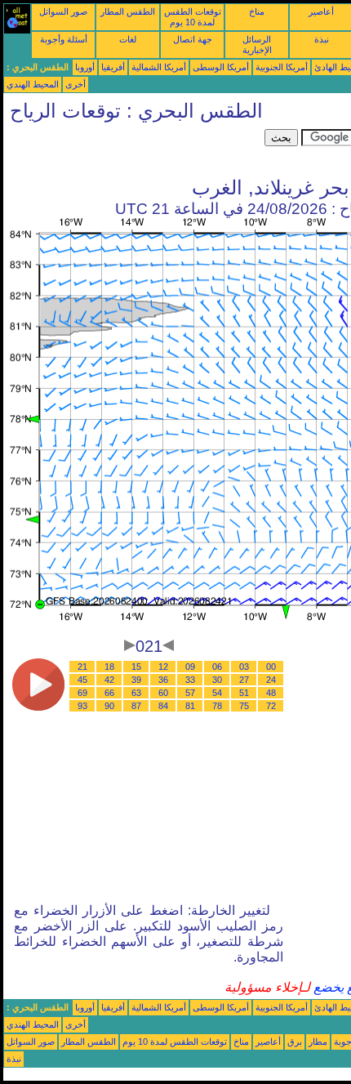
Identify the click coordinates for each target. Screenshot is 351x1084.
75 (244, 706)
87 (136, 706)
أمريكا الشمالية (158, 67)
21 (82, 666)
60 (163, 693)
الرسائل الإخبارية (257, 44)
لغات (127, 39)
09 (190, 666)
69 (82, 693)
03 (244, 666)
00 (271, 666)
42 (109, 680)
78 (217, 706)
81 (190, 706)
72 (271, 706)
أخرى (75, 84)
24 (271, 680)
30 (217, 680)
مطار (318, 1041)
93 (82, 706)
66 (109, 693)
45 (82, 680)
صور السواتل (63, 11)
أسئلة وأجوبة (63, 39)
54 (217, 693)
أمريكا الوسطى (221, 67)
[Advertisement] (133, 149)
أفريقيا (113, 67)
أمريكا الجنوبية (281, 67)
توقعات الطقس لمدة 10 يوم (192, 17)
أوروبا (85, 67)
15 (136, 666)
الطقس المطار (127, 11)
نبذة (321, 39)
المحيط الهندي (33, 84)
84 (163, 706)
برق (294, 1041)
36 (163, 680)
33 (190, 680)
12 (163, 666)
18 (109, 666)
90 (109, 706)
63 (136, 693)
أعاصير (321, 11)
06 (217, 666)
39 (136, 680)
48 (271, 693)
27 (244, 680)
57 (190, 693)
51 (244, 693)
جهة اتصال (192, 39)
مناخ (256, 11)
